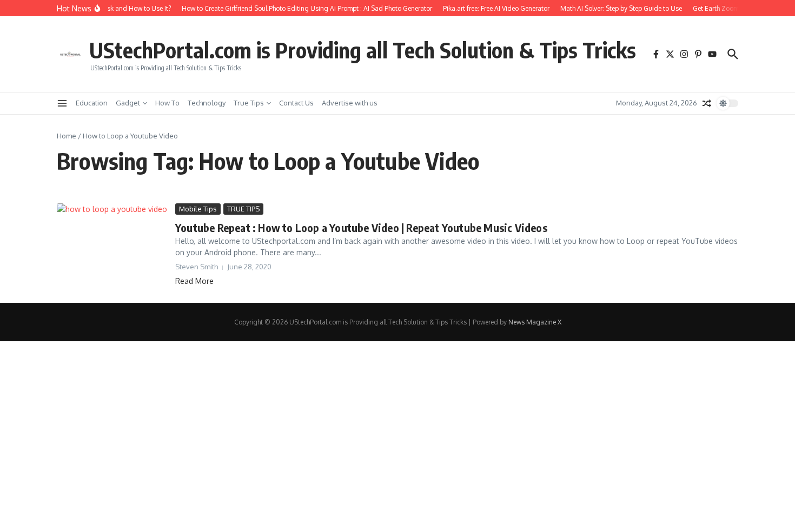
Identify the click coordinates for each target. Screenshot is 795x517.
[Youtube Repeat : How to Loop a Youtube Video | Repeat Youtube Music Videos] (112, 244)
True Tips (249, 102)
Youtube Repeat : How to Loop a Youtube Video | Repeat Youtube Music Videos (361, 227)
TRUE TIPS (243, 208)
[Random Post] (707, 103)
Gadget (128, 102)
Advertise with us (349, 102)
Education (92, 102)
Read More (194, 281)
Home (66, 135)
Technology (207, 102)
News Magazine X (534, 322)
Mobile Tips (198, 208)
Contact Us (296, 102)
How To (167, 102)
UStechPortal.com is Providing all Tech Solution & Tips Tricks (362, 49)
